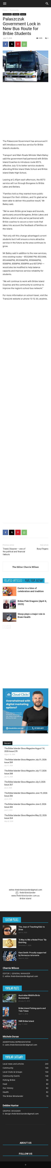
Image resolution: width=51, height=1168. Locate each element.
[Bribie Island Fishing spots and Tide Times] (6, 1011)
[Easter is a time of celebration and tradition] (9, 591)
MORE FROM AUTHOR (34, 580)
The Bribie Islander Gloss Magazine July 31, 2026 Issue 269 (25, 761)
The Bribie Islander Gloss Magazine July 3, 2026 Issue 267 (24, 783)
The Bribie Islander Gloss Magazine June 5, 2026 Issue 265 (25, 805)
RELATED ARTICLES (13, 580)
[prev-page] (4, 627)
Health (23, 14)
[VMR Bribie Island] (9, 1024)
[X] (11, 44)
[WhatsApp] (24, 44)
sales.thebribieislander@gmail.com (21, 1044)
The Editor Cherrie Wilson (25, 567)
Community (14, 10)
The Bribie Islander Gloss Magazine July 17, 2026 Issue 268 (25, 772)
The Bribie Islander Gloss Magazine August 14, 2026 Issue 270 (24, 749)
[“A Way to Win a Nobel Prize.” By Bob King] (9, 943)
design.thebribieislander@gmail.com (22, 1113)
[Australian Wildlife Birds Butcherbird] (9, 998)
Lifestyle (16, 14)
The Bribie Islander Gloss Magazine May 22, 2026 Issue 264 (25, 816)
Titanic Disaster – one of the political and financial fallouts (14, 552)
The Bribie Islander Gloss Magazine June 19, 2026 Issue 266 (25, 794)
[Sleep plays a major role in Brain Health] (9, 617)
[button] (4, 3)
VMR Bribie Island (26, 1021)
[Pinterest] (18, 44)
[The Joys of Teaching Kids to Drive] (9, 930)
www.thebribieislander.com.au (25, 895)
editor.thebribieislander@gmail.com (25, 889)
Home (5, 10)
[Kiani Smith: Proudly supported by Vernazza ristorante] (9, 956)
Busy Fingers (42, 549)
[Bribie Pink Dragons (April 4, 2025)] (9, 604)
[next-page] (8, 627)
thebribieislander (27, 892)
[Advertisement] (25, 111)
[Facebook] (5, 44)
